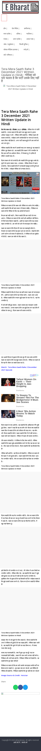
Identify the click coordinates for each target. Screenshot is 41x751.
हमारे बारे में (17, 742)
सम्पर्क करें (24, 742)
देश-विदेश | (15, 28)
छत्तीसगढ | (28, 28)
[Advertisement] (20, 261)
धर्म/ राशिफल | (9, 55)
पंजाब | (6, 39)
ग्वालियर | (29, 33)
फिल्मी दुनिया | (24, 44)
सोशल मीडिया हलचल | (11, 49)
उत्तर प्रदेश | (17, 39)
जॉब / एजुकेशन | (9, 44)
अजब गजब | (30, 39)
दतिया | (19, 33)
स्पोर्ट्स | (27, 49)
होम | (5, 28)
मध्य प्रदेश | (8, 33)
